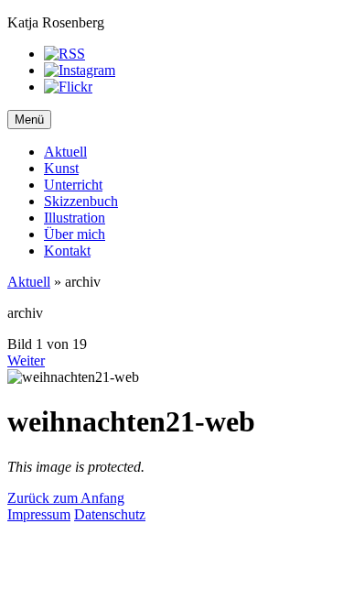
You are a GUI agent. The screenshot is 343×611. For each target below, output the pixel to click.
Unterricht (73, 184)
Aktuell (65, 151)
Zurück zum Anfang (65, 498)
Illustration (74, 217)
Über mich (74, 234)
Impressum (38, 514)
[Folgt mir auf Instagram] (79, 70)
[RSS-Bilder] (64, 53)
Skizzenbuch (81, 201)
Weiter (26, 360)
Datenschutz (109, 514)
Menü (29, 119)
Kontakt (67, 250)
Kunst (61, 168)
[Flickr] (68, 86)
